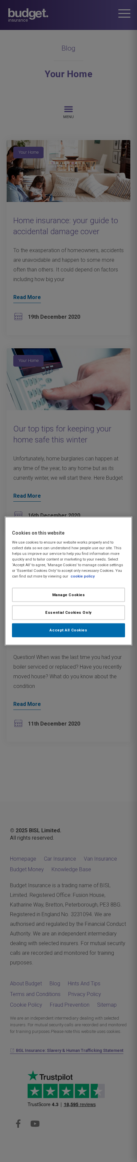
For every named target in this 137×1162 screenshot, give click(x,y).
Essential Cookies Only (68, 612)
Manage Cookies (68, 594)
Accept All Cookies (68, 630)
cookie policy (82, 576)
